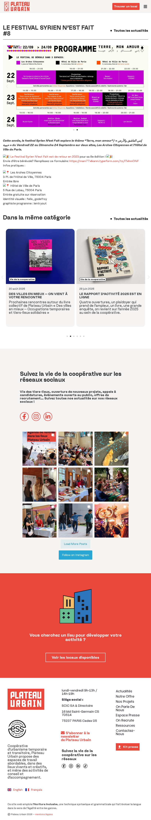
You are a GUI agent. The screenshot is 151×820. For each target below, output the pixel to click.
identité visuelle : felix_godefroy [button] (25, 199)
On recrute (125, 720)
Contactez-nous (125, 732)
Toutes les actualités (130, 30)
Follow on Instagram (75, 555)
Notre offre (125, 696)
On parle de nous (125, 708)
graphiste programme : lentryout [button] (25, 203)
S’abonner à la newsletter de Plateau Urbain (76, 736)
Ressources (125, 725)
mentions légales (44, 814)
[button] (145, 6)
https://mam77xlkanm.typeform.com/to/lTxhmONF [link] (104, 161)
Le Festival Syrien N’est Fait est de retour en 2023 (44, 156)
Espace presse (128, 715)
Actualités (124, 691)
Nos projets (125, 701)
